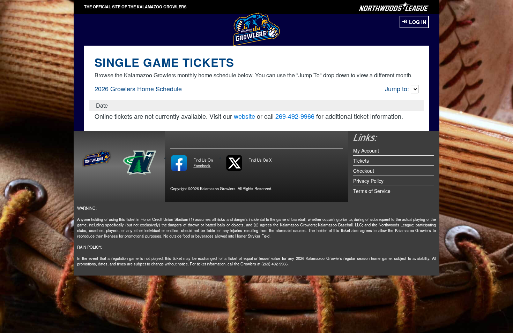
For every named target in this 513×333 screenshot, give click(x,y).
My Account (366, 150)
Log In (417, 21)
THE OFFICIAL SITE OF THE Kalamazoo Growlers (135, 6)
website (244, 116)
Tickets (361, 160)
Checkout (363, 170)
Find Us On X (260, 160)
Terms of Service (372, 190)
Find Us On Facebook (203, 162)
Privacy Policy (368, 180)
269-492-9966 (294, 116)
